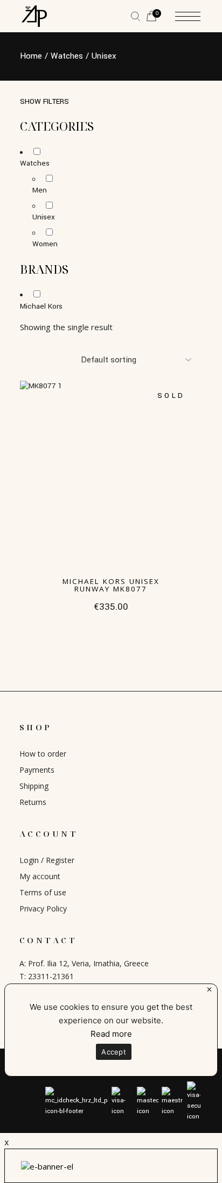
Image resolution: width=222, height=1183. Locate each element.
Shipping (33, 786)
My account (39, 876)
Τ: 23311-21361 (46, 976)
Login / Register (46, 860)
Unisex (43, 217)
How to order (42, 754)
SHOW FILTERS (44, 101)
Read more (111, 1034)
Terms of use (42, 892)
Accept (113, 1051)
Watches (35, 163)
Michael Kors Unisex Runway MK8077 (111, 585)
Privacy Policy (43, 908)
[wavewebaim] (135, 16)
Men (39, 190)
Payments (36, 770)
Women (45, 244)
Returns (32, 802)
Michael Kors (41, 306)
